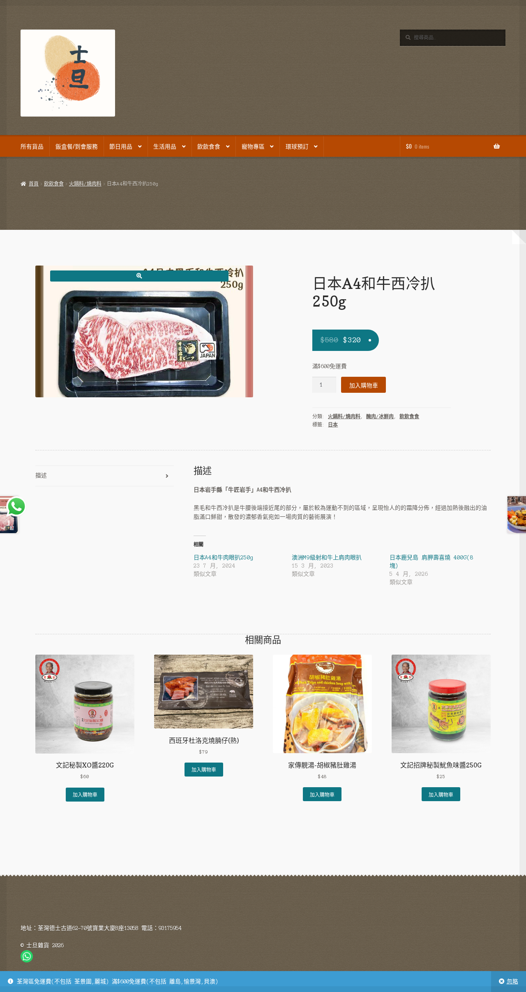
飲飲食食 (208, 146)
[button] (139, 276)
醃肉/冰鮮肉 (380, 416)
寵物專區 (253, 146)
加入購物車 (363, 385)
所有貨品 (32, 146)
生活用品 (164, 146)
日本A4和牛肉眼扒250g (224, 558)
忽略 (512, 981)
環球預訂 (297, 146)
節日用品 (120, 146)
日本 (333, 424)
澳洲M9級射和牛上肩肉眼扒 (327, 558)
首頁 (33, 183)
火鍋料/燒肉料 (85, 183)
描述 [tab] (41, 475)
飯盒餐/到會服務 (76, 146)
